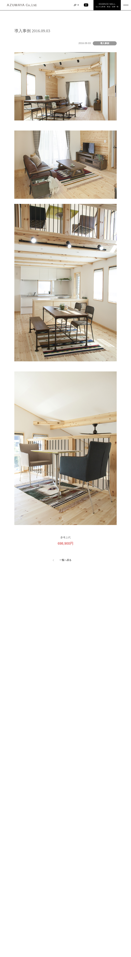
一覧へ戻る (65, 560)
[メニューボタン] (126, 5)
